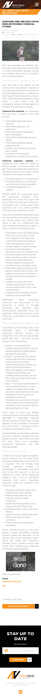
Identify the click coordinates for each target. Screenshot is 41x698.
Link (4, 586)
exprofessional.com (11, 581)
